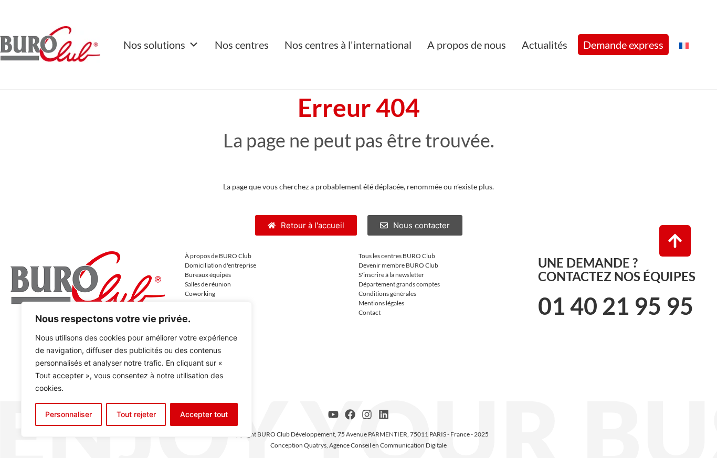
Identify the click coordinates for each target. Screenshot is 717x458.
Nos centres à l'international (348, 44)
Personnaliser (68, 414)
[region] (136, 369)
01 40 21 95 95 (615, 306)
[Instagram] (366, 414)
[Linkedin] (383, 414)
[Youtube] (333, 414)
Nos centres (242, 44)
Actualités (544, 44)
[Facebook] (350, 414)
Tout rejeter (136, 414)
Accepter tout (204, 414)
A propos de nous (466, 44)
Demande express (623, 44)
